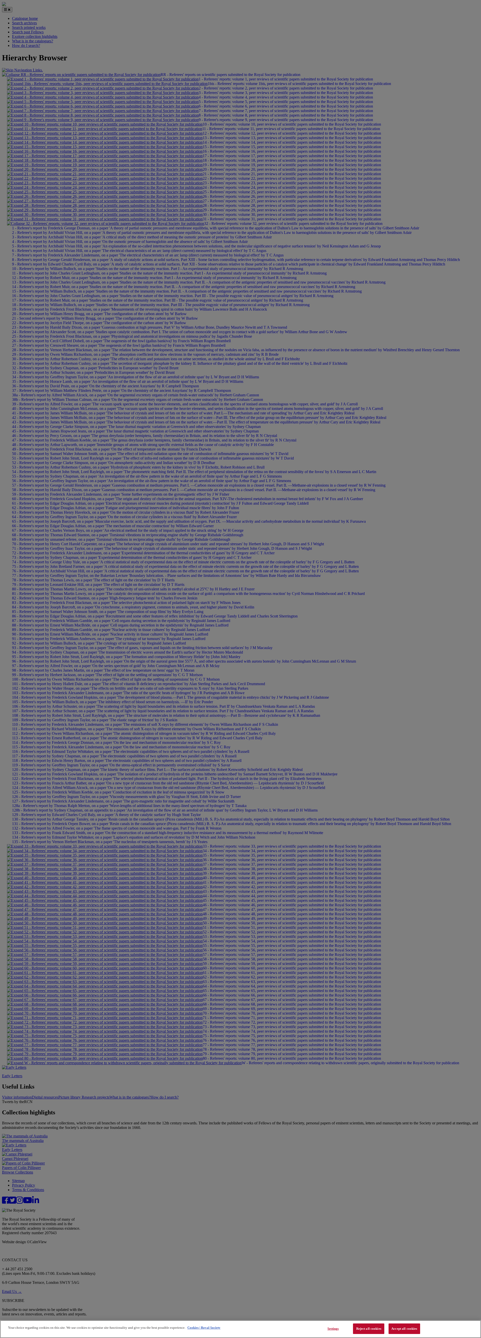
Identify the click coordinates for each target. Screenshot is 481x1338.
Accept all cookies (404, 1328)
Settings (333, 1328)
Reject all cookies (368, 1328)
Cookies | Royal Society (203, 1327)
